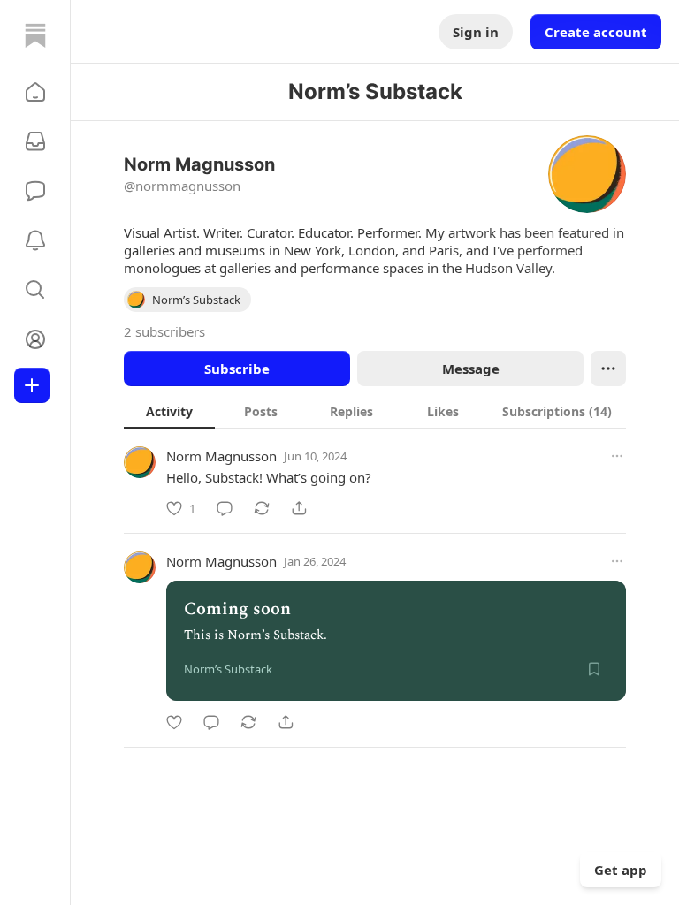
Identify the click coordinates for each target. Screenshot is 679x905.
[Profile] (35, 339)
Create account (596, 32)
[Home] (35, 35)
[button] (35, 92)
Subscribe (237, 368)
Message (471, 368)
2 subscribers (164, 331)
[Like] (174, 722)
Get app (620, 869)
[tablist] (375, 411)
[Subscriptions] (35, 141)
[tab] (169, 411)
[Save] (594, 669)
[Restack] (262, 508)
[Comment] (225, 508)
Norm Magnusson (221, 456)
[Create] (32, 385)
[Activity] (35, 240)
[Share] (299, 508)
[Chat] (35, 191)
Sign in (476, 32)
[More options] (617, 456)
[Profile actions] (608, 368)
